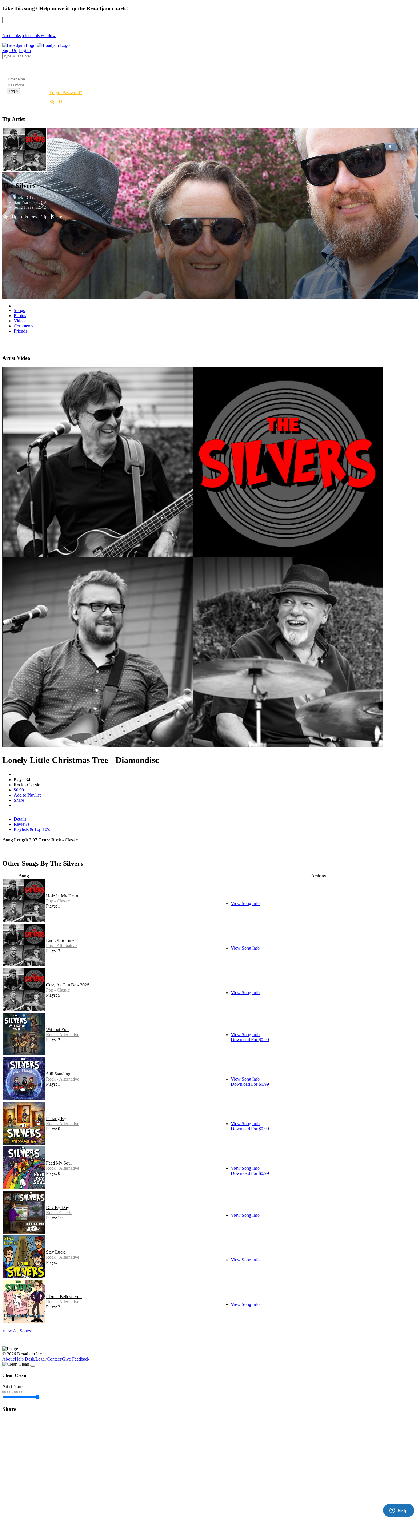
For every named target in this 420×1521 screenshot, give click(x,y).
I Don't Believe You (64, 1296)
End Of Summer (61, 940)
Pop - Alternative (61, 945)
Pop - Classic (58, 901)
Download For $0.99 (250, 1039)
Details (20, 819)
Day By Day (57, 1207)
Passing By (56, 1118)
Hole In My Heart (62, 895)
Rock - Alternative (62, 1034)
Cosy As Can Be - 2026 (67, 984)
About (8, 1359)
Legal (40, 1359)
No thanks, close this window (29, 35)
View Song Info (245, 903)
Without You (57, 1029)
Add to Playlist (27, 795)
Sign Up (57, 101)
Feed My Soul (59, 1163)
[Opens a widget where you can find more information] (398, 1511)
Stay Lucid (56, 1252)
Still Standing (58, 1073)
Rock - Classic (59, 1212)
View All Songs (16, 1330)
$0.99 (19, 789)
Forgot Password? (65, 92)
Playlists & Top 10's (32, 829)
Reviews (21, 824)
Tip (44, 216)
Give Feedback (75, 1359)
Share (57, 216)
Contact (54, 1359)
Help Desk (24, 1359)
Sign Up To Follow (19, 216)
